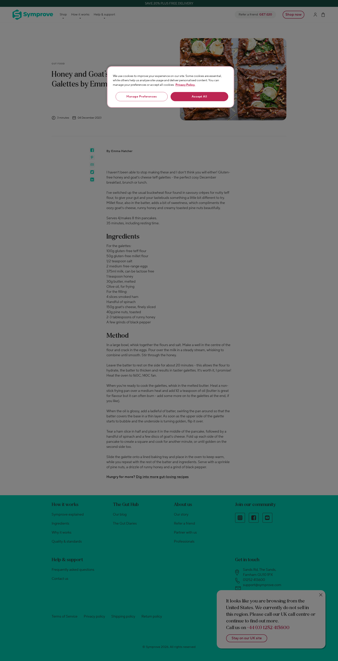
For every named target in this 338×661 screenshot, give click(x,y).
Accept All (199, 96)
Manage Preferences (141, 96)
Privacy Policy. (185, 85)
